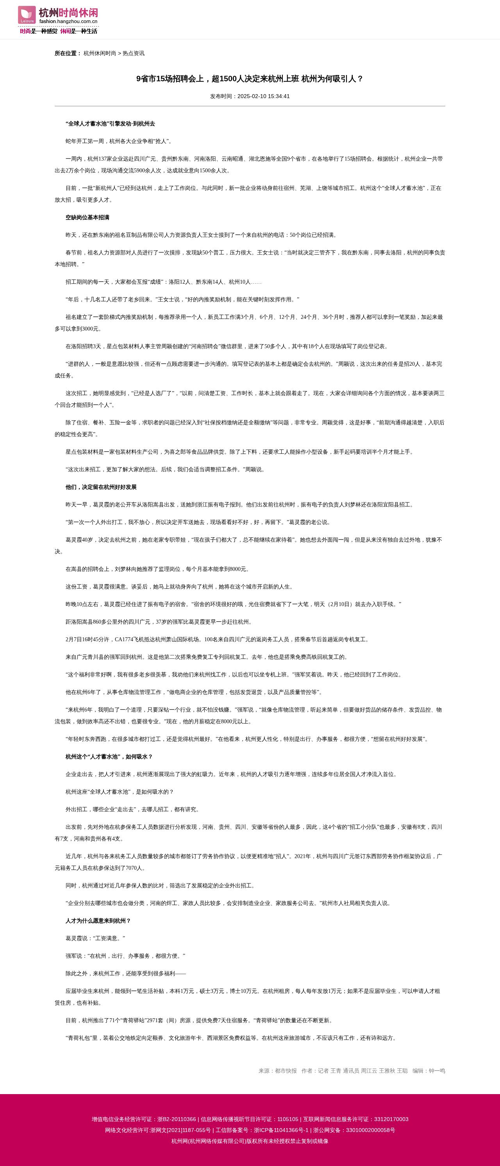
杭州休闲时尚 (100, 53)
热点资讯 (134, 53)
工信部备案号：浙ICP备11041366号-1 (262, 1130)
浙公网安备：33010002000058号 (354, 1130)
